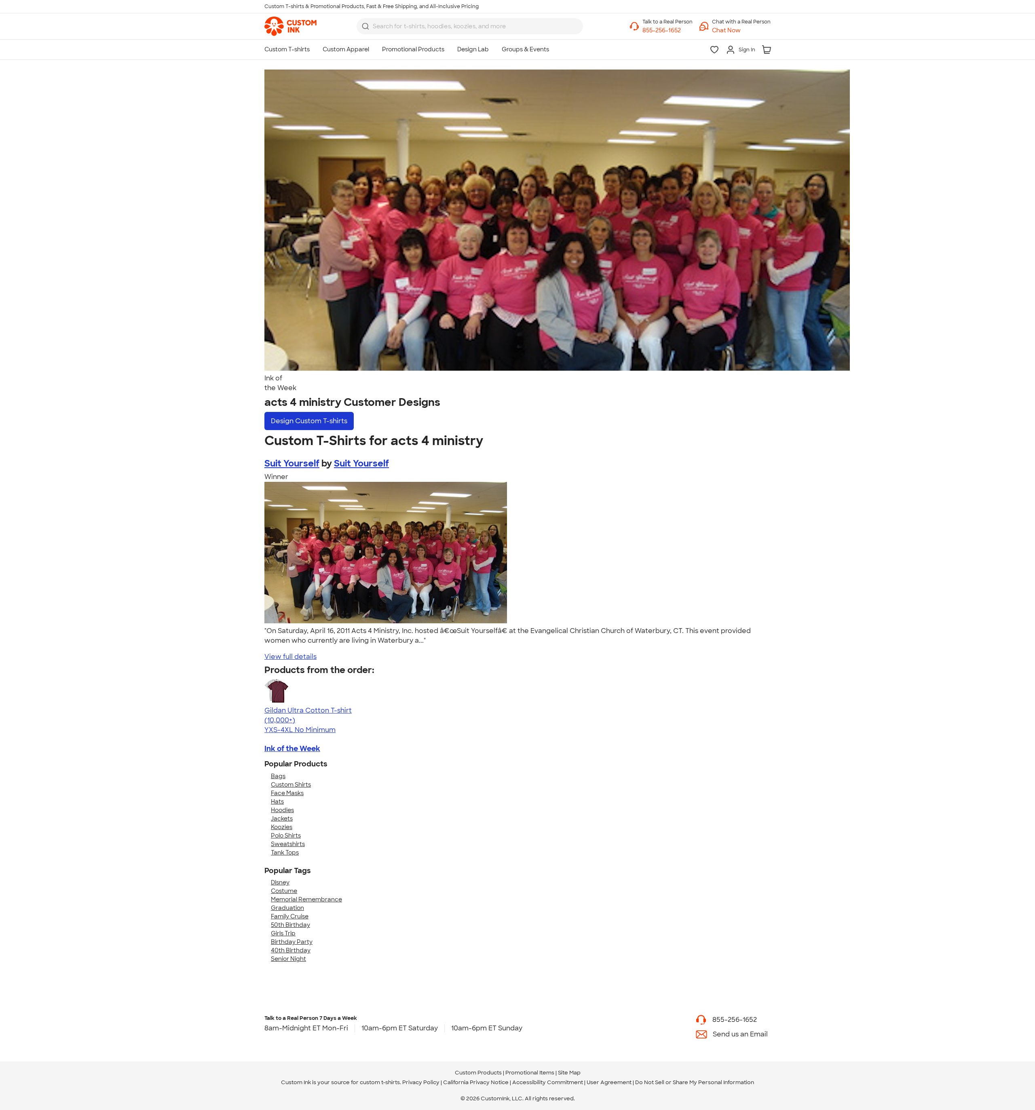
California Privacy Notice (476, 1082)
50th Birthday (290, 925)
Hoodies (282, 810)
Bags (278, 776)
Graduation (287, 908)
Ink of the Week (292, 748)
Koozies (281, 827)
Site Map (569, 1072)
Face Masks (287, 793)
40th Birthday (290, 950)
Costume (284, 891)
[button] (741, 30)
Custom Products (478, 1072)
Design (309, 421)
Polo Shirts (286, 835)
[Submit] (365, 26)
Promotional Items (529, 1072)
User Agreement (609, 1082)
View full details (290, 656)
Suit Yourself (291, 463)
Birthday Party (292, 941)
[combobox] (470, 26)
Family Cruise (289, 916)
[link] (290, 26)
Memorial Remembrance (306, 899)
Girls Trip (283, 933)
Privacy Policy (420, 1082)
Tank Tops (285, 852)
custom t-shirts (380, 1082)
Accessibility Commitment (547, 1082)
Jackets (282, 818)
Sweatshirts (288, 844)
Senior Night (288, 958)
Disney (280, 882)
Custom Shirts (291, 784)
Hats (277, 801)
